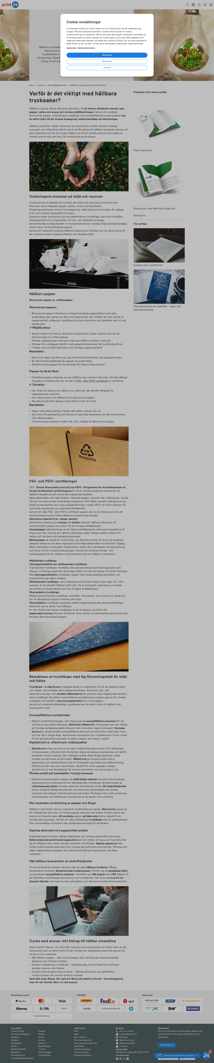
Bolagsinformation (86, 48)
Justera (107, 67)
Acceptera (107, 55)
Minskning (107, 61)
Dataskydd (71, 48)
